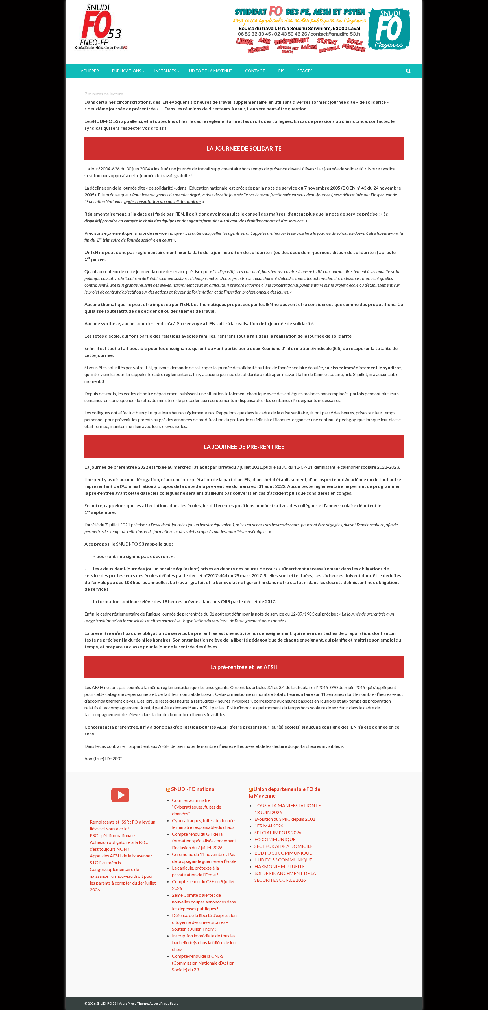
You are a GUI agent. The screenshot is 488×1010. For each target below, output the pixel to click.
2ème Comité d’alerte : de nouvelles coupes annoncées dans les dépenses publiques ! (204, 901)
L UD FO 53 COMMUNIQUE (283, 859)
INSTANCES (165, 70)
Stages (305, 70)
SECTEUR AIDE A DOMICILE (283, 846)
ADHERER (90, 70)
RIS (281, 70)
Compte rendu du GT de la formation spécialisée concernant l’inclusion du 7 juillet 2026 (204, 840)
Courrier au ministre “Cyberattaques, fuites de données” (196, 806)
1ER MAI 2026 (268, 825)
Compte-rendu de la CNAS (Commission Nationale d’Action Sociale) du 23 (203, 962)
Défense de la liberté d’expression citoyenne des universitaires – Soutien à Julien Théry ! (204, 922)
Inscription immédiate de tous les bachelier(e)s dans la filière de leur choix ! (204, 942)
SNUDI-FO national (193, 789)
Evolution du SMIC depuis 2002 (284, 819)
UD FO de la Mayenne (210, 70)
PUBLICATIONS (126, 70)
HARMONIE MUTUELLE (279, 866)
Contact (255, 70)
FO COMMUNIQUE (274, 839)
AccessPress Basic (163, 1003)
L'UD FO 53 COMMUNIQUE (283, 852)
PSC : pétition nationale (112, 835)
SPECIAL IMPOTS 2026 (277, 832)
